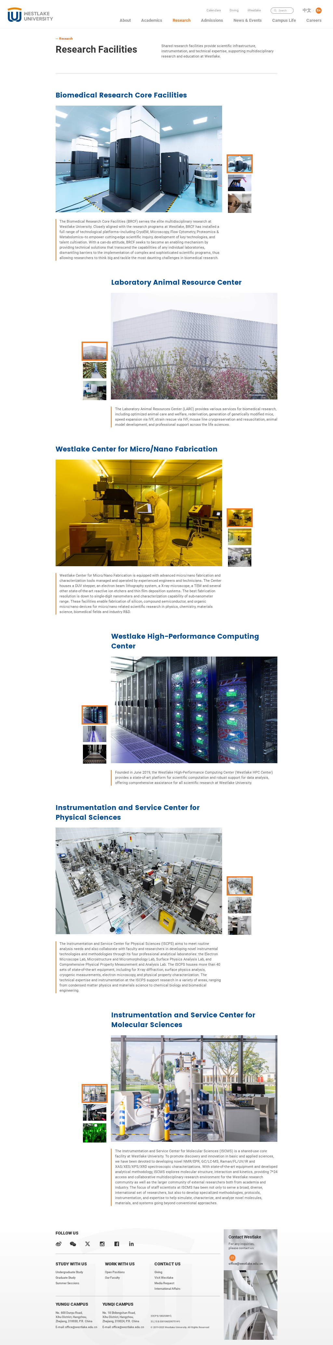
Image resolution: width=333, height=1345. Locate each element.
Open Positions (115, 1272)
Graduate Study (65, 1277)
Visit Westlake (163, 1277)
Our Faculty (112, 1277)
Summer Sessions (67, 1283)
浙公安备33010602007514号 (165, 1321)
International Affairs (167, 1288)
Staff (255, 31)
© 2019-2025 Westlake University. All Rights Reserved (180, 1327)
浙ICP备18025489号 (161, 1315)
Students (255, 24)
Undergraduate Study (69, 1272)
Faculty (255, 17)
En (319, 10)
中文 (307, 10)
